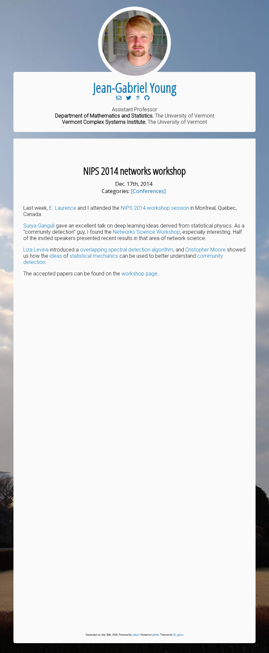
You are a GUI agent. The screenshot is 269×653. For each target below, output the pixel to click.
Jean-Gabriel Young (134, 87)
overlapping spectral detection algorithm (126, 250)
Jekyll (136, 634)
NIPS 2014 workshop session (155, 208)
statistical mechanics (94, 256)
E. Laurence (62, 208)
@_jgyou (178, 634)
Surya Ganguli (38, 226)
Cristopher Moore (205, 250)
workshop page (139, 274)
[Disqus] (134, 367)
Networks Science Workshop (146, 232)
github (155, 634)
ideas (56, 256)
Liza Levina (36, 250)
